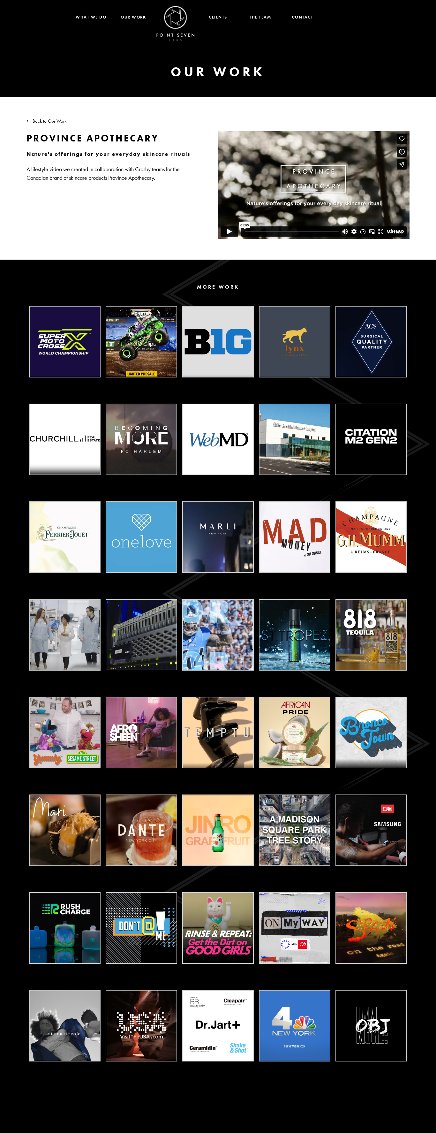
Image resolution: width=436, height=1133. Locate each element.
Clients (218, 17)
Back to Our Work (48, 121)
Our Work (133, 17)
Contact (302, 17)
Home (175, 23)
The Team (260, 17)
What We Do (91, 17)
